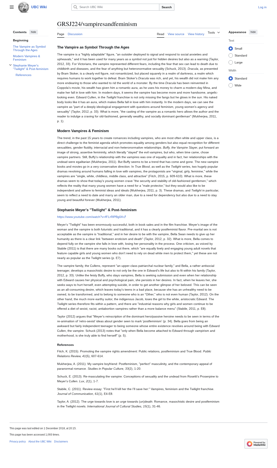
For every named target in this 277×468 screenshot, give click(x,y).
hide (33, 32)
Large (239, 62)
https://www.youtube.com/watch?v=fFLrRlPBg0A (90, 217)
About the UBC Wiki (40, 441)
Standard (241, 55)
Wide (238, 85)
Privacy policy (18, 441)
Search (167, 7)
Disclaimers (61, 441)
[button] (11, 7)
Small (238, 48)
